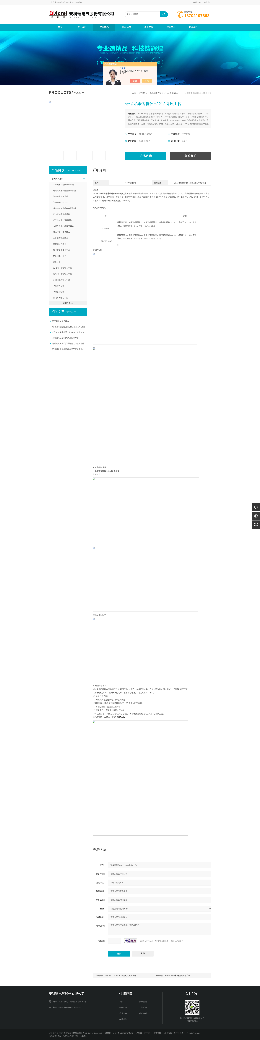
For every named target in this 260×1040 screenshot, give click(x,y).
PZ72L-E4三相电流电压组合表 (177, 975)
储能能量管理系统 (60, 196)
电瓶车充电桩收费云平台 (63, 226)
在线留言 (197, 2)
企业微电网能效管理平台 (63, 184)
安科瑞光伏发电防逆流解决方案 (65, 338)
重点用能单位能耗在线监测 (64, 208)
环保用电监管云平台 (173, 93)
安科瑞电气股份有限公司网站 (68, 2)
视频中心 (171, 27)
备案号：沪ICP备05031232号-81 (119, 1033)
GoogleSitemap (193, 1033)
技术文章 (148, 27)
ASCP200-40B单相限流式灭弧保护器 (120, 975)
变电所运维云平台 (60, 298)
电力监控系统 (58, 292)
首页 (60, 27)
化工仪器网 (178, 1033)
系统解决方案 (155, 93)
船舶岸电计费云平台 (61, 232)
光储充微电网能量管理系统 (64, 190)
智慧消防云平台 (59, 244)
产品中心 (104, 27)
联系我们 (207, 2)
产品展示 (143, 93)
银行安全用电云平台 (61, 250)
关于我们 (82, 27)
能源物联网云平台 (60, 202)
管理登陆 (157, 1033)
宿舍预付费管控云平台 (62, 274)
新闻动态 (126, 27)
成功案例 (143, 1013)
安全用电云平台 (59, 256)
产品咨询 (146, 156)
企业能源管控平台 (60, 238)
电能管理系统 (58, 286)
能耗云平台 (57, 262)
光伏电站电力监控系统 (62, 220)
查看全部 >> (68, 303)
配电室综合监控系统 (61, 214)
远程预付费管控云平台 (62, 268)
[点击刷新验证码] (130, 941)
